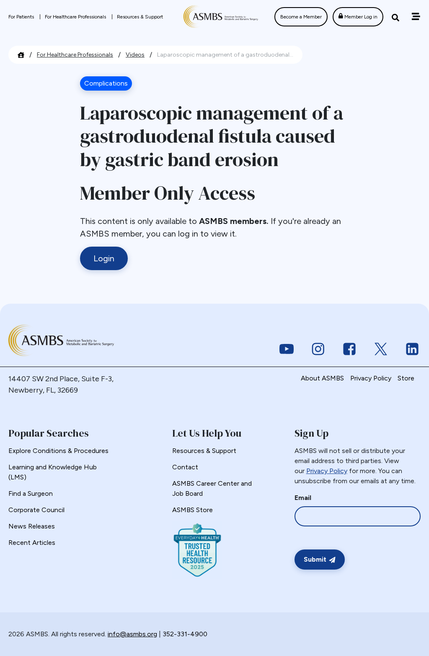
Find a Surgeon (30, 493)
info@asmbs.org (132, 634)
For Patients (21, 17)
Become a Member (301, 17)
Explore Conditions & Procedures (58, 451)
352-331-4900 (185, 634)
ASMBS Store (192, 510)
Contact (185, 467)
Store (406, 378)
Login (103, 258)
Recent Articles (31, 543)
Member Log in (360, 17)
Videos (135, 54)
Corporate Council (36, 510)
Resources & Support (140, 17)
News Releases (31, 526)
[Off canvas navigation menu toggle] (416, 17)
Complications (106, 83)
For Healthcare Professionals (76, 17)
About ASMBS (322, 378)
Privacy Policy (370, 378)
